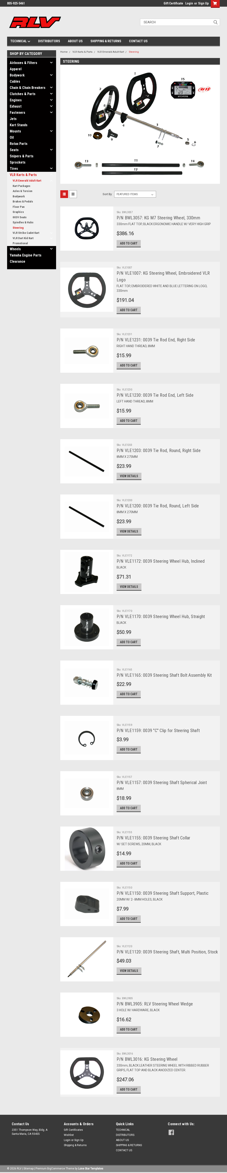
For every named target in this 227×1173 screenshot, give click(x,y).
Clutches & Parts (22, 94)
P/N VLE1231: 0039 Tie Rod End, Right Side (156, 339)
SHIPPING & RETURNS (105, 41)
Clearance (17, 261)
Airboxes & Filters (23, 63)
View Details (129, 476)
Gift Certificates (73, 1129)
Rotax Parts (18, 144)
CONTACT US (138, 41)
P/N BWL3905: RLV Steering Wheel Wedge (155, 1004)
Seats (14, 150)
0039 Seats (20, 217)
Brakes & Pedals (23, 201)
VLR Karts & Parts (23, 175)
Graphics (18, 212)
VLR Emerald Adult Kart (27, 180)
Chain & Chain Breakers (27, 88)
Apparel (16, 69)
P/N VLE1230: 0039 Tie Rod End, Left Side (155, 395)
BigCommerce (56, 1168)
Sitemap (28, 1168)
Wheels (15, 249)
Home (64, 51)
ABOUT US (75, 41)
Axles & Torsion (22, 191)
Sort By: (107, 194)
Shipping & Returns (75, 1145)
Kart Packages (21, 186)
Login (189, 3)
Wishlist (69, 1135)
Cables (15, 81)
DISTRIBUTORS (49, 41)
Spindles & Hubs (23, 222)
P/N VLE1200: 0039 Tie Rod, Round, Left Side (158, 505)
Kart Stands (18, 125)
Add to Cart (128, 243)
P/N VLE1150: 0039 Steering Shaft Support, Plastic (162, 893)
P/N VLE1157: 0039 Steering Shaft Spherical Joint (162, 782)
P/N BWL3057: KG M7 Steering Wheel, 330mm (158, 217)
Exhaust (16, 106)
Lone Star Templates (90, 1168)
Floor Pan (19, 206)
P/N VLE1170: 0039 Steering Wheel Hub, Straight (161, 616)
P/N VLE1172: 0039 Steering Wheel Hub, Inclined (161, 561)
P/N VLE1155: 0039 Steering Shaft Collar (153, 838)
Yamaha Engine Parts (25, 255)
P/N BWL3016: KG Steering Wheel (147, 1059)
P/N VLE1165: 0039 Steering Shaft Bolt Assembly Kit (164, 675)
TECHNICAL (18, 41)
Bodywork (17, 75)
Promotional (20, 243)
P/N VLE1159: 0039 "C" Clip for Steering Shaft (158, 730)
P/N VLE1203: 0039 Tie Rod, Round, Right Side (159, 450)
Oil (12, 137)
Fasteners (17, 112)
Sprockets (17, 162)
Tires (14, 168)
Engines (16, 100)
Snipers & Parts (21, 156)
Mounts (15, 131)
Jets (13, 119)
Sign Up (203, 3)
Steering (18, 227)
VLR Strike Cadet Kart (26, 232)
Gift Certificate (173, 3)
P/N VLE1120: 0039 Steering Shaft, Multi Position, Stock (167, 952)
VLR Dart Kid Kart (23, 238)
